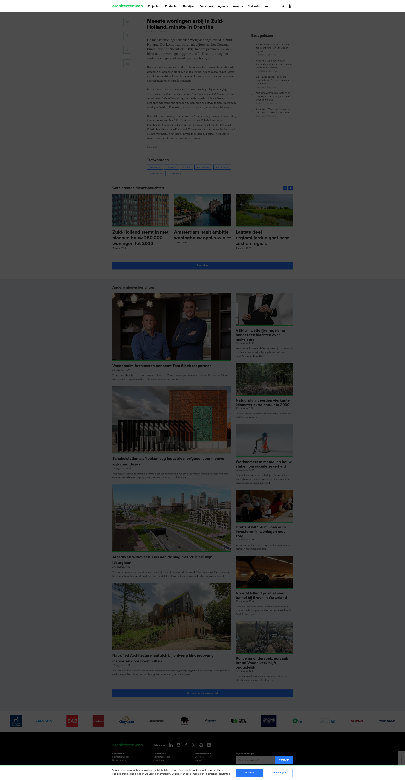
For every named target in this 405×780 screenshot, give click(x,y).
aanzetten (224, 773)
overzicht (165, 773)
